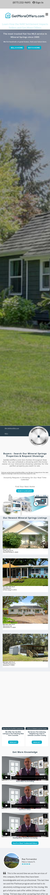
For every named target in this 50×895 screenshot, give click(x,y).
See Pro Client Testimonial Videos (25, 843)
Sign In (39, 2)
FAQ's (6, 433)
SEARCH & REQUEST (25, 491)
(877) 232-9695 (21, 2)
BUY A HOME (34, 48)
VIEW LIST (13, 742)
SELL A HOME (17, 48)
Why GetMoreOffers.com (12, 428)
